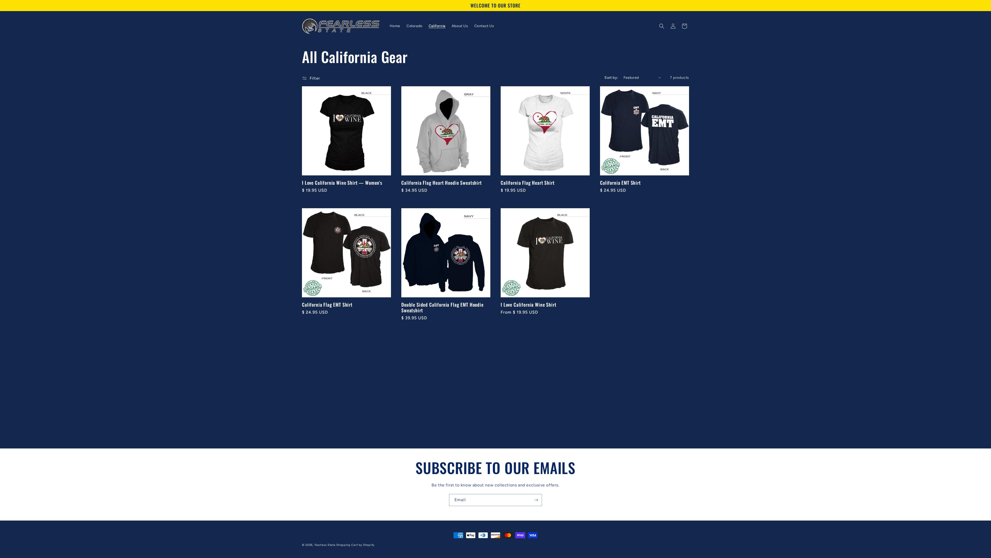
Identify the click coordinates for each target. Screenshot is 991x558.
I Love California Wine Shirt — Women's (342, 182)
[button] (661, 26)
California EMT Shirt (620, 182)
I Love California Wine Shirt (528, 304)
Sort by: (611, 77)
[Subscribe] (536, 500)
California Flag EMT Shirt (327, 304)
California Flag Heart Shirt (528, 182)
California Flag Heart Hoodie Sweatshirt (441, 182)
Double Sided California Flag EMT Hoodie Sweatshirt (442, 307)
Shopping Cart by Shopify (355, 545)
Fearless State (325, 545)
